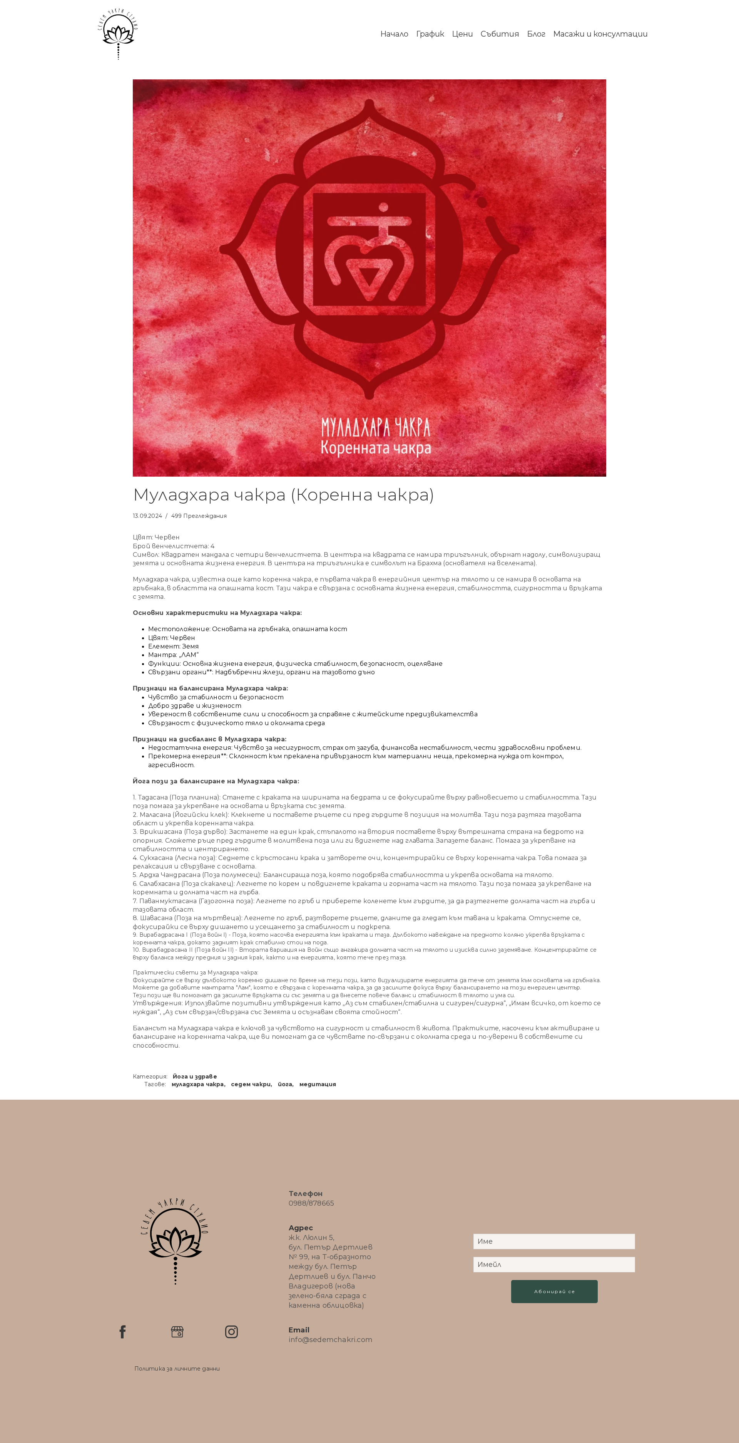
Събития (500, 34)
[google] (177, 1332)
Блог (536, 34)
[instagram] (231, 1332)
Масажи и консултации (600, 34)
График (430, 34)
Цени (462, 34)
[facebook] (123, 1332)
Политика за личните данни (177, 1368)
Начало (394, 34)
